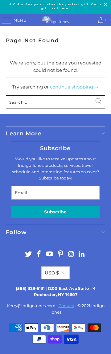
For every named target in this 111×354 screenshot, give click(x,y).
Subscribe (55, 212)
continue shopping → (74, 87)
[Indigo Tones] (55, 20)
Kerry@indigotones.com (31, 305)
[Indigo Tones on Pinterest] (60, 254)
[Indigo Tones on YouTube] (50, 254)
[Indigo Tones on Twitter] (28, 254)
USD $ (52, 273)
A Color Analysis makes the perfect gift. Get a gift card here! (55, 6)
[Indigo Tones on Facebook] (39, 254)
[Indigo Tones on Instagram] (71, 254)
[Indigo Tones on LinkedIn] (82, 254)
